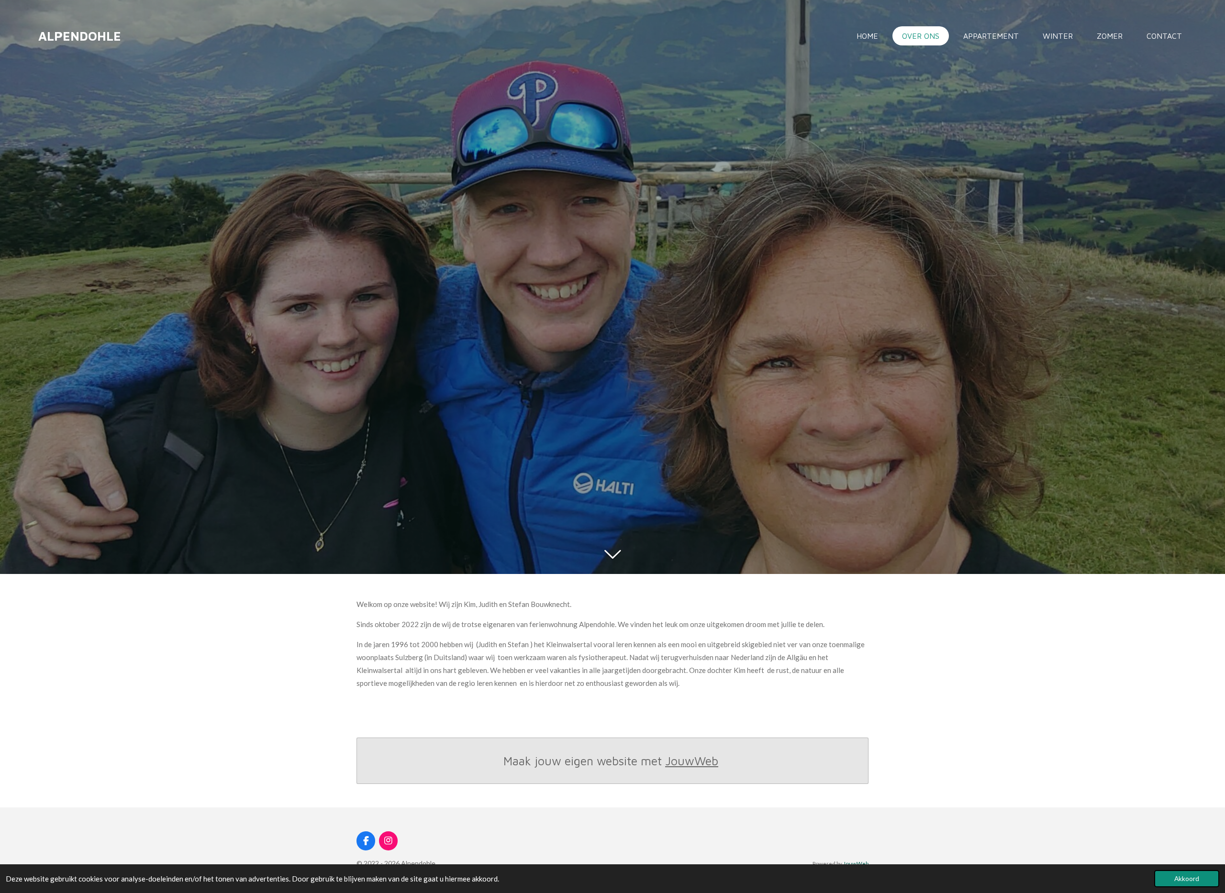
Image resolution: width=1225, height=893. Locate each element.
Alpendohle (79, 36)
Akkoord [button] (1186, 878)
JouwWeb (691, 761)
